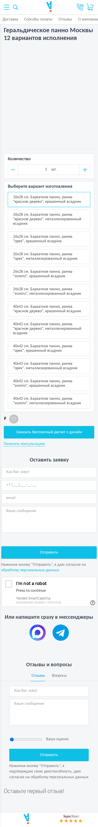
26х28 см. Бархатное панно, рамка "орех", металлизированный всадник (45, 256)
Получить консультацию (24, 444)
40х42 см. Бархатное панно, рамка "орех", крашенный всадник (42, 348)
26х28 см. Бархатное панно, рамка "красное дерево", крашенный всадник (47, 199)
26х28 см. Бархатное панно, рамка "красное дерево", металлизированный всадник (47, 219)
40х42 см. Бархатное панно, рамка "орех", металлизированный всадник (45, 366)
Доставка (10, 20)
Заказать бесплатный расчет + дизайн (49, 432)
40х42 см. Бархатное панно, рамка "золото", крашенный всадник (42, 383)
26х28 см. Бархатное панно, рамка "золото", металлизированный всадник (47, 291)
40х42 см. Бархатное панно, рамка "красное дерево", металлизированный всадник (47, 328)
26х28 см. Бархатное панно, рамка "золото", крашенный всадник (42, 274)
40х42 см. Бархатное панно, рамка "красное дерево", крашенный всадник (47, 309)
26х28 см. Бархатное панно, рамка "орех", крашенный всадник (42, 239)
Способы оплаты (38, 20)
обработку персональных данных (30, 570)
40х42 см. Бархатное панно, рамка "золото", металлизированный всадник (47, 401)
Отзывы (65, 20)
